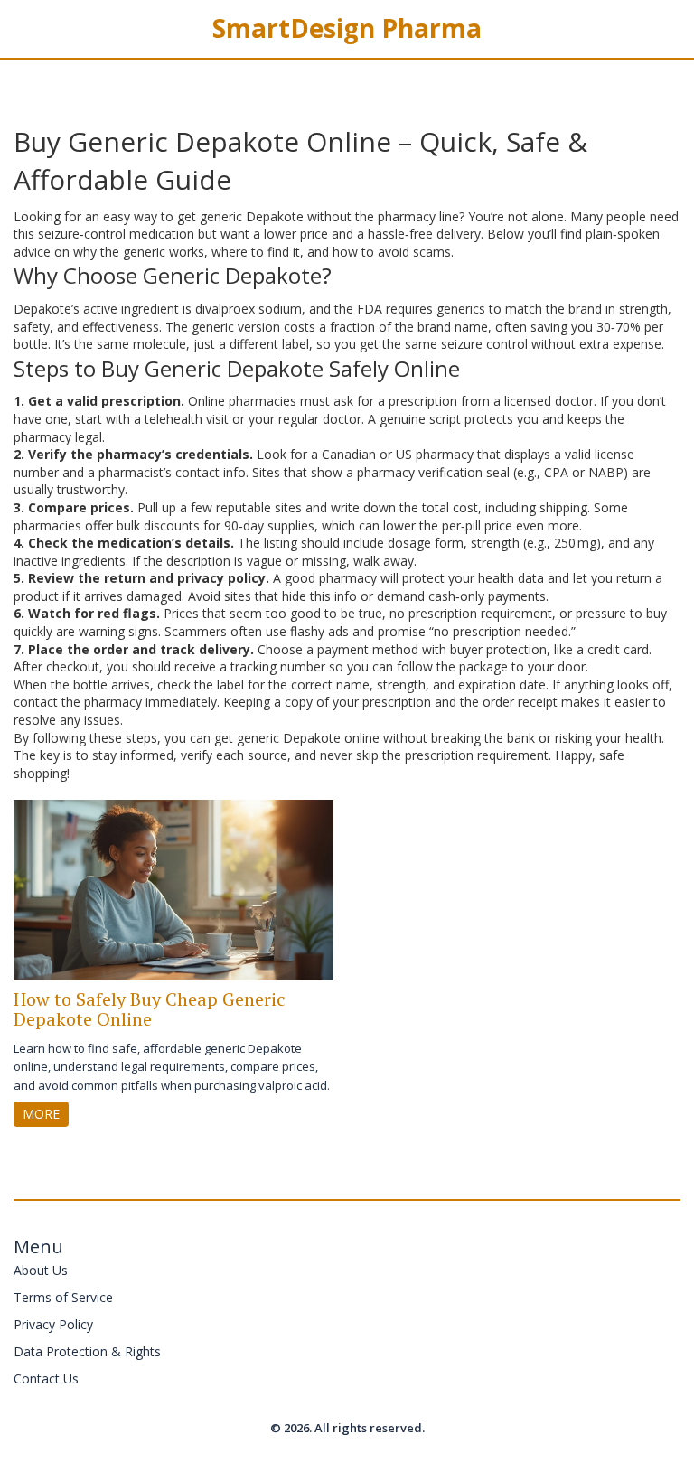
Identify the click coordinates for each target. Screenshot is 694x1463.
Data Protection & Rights (87, 1351)
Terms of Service (63, 1297)
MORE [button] (41, 1113)
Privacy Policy (53, 1324)
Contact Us (46, 1378)
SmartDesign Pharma (347, 28)
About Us (41, 1270)
